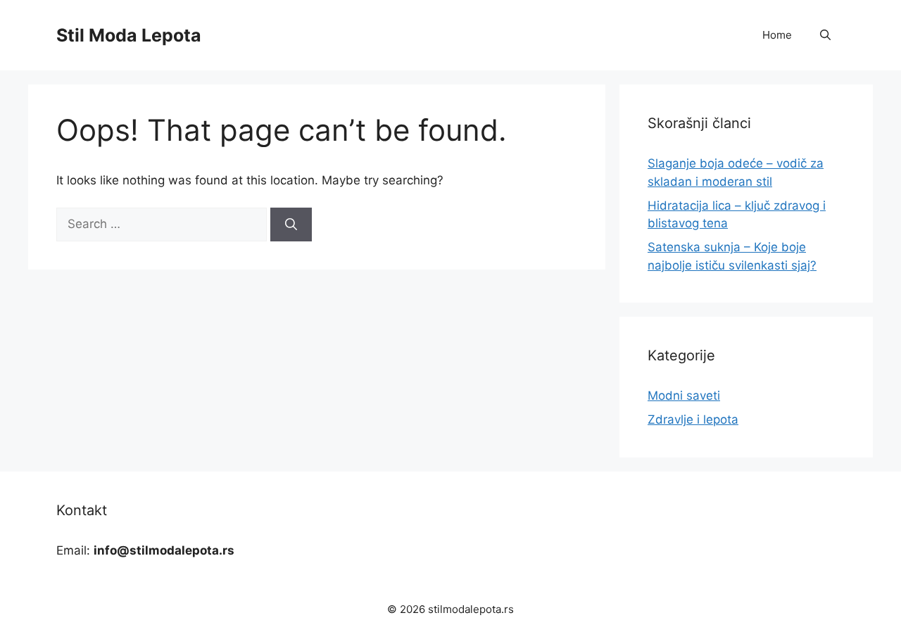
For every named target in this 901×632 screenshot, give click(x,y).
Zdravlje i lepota (693, 419)
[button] (825, 35)
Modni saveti (684, 395)
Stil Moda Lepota (128, 35)
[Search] (291, 224)
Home (777, 35)
